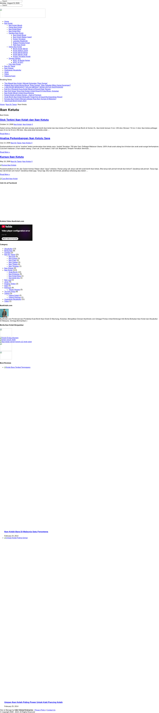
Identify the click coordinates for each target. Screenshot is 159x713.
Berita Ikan (8, 251)
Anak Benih (13, 272)
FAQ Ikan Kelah (15, 64)
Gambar (7, 253)
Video (6, 74)
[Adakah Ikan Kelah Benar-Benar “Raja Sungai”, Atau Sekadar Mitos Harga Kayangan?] (9, 338)
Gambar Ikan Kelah (16, 33)
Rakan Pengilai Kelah (21, 43)
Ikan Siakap (13, 262)
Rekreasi (7, 288)
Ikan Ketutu (27, 124)
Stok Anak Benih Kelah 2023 (15, 101)
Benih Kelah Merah (20, 49)
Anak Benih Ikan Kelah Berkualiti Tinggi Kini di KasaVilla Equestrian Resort (33, 97)
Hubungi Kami (9, 76)
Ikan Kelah (8, 23)
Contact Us (51, 710)
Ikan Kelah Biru (14, 31)
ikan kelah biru (14, 278)
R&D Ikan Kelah (19, 45)
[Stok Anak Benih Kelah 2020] (9, 179)
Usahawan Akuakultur (12, 70)
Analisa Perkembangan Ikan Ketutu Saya (25, 138)
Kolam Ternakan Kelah (22, 56)
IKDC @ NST (18, 62)
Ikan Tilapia (13, 264)
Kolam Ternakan (19, 39)
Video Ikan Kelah (15, 47)
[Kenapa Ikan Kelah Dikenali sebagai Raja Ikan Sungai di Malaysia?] (6, 359)
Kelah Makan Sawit (20, 51)
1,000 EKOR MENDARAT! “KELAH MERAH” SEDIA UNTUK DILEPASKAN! (33, 87)
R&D (6, 286)
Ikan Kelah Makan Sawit (22, 37)
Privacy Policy (40, 710)
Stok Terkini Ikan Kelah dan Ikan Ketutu (24, 119)
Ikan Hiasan (9, 68)
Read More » (5, 134)
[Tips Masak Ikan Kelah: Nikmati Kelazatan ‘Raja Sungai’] (6, 336)
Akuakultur (8, 249)
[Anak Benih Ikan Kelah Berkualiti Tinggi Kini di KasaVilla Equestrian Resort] (6, 350)
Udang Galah (14, 295)
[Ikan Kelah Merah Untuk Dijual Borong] (16, 342)
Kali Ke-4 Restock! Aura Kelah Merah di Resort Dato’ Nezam (27, 89)
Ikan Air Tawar (9, 66)
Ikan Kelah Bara (15, 29)
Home (6, 21)
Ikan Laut (7, 280)
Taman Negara (14, 289)
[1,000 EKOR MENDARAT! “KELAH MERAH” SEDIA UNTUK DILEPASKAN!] (8, 340)
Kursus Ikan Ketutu (12, 156)
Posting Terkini (10, 284)
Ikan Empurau (14, 274)
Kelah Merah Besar (20, 53)
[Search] (1, 1)
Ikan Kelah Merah (15, 25)
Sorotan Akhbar (15, 58)
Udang (7, 293)
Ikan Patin (12, 260)
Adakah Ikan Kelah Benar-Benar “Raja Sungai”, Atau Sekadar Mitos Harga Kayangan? (37, 85)
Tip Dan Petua (9, 291)
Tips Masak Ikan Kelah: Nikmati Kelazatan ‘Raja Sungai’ (26, 83)
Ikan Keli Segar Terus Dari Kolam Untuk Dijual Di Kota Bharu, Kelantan (31, 91)
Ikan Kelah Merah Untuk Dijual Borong (19, 93)
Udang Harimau (15, 297)
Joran (6, 72)
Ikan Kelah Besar (19, 35)
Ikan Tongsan (14, 266)
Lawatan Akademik (20, 41)
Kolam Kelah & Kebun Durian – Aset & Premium (22, 95)
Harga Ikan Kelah (15, 27)
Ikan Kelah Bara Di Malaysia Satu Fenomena (26, 532)
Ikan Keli (12, 256)
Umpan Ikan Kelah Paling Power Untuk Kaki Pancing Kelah (33, 702)
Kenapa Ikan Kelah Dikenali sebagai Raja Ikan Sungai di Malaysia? (30, 99)
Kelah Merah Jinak (20, 54)
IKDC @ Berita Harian (21, 60)
